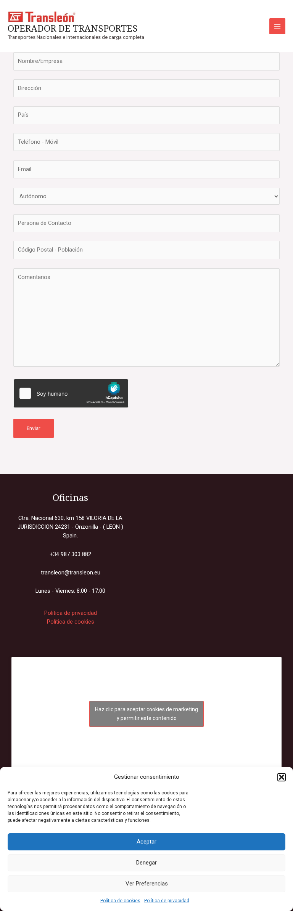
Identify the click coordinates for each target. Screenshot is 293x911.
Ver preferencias (147, 883)
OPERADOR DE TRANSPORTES (73, 28)
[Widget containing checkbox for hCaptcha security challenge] (71, 393)
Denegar (146, 862)
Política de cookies (120, 900)
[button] (281, 777)
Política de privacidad (166, 900)
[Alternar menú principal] (277, 26)
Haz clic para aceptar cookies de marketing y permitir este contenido (146, 713)
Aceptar (146, 841)
